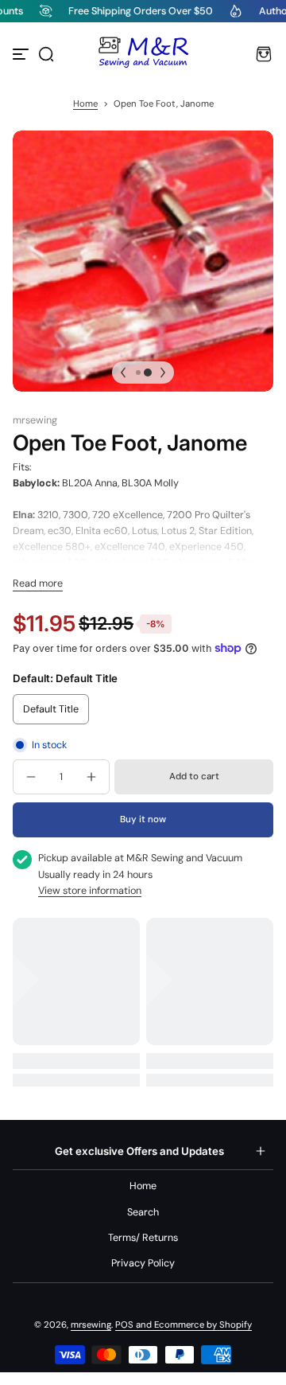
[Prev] (123, 372)
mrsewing (91, 1325)
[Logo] (143, 54)
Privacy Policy (143, 1263)
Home (85, 104)
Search (143, 1212)
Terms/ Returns (143, 1237)
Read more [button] (38, 583)
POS (124, 1325)
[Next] (163, 372)
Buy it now (143, 819)
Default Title (51, 709)
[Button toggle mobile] (22, 54)
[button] (46, 54)
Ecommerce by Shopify (203, 1325)
